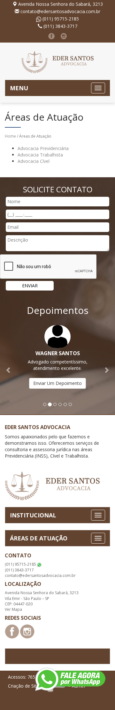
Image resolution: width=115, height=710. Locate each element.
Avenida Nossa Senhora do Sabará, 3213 (60, 4)
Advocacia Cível (34, 161)
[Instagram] (64, 36)
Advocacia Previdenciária (43, 148)
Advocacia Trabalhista (40, 155)
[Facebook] (51, 36)
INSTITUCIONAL (33, 515)
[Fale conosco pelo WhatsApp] (70, 679)
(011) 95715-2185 (60, 19)
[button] (8, 366)
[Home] (57, 61)
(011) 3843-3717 (60, 26)
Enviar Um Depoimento (57, 383)
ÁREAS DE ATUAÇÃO (38, 538)
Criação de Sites (24, 685)
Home (10, 136)
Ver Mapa (13, 609)
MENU (19, 88)
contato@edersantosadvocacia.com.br (60, 11)
